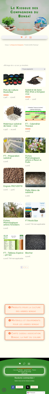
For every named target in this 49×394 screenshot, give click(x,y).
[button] (4, 390)
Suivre (19, 387)
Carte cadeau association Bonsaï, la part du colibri (26, 335)
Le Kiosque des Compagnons (16, 45)
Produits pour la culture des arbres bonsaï (26, 309)
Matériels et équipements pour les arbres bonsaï (26, 322)
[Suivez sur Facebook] (13, 387)
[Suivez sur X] (28, 387)
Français (32, 392)
